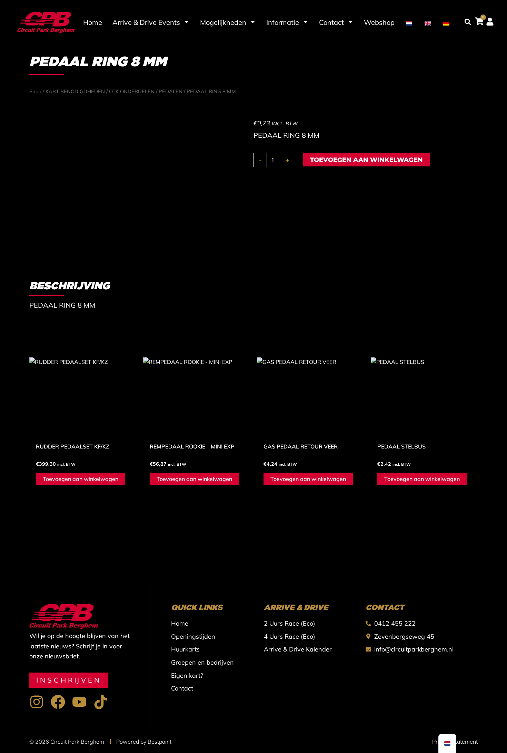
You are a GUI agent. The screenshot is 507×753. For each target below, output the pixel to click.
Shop (35, 91)
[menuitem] (409, 22)
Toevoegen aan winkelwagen (366, 160)
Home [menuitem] (92, 22)
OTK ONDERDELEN (132, 91)
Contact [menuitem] (331, 22)
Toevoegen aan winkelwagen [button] (80, 478)
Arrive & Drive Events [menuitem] (146, 22)
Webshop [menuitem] (379, 22)
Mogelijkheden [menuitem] (223, 22)
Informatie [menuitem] (282, 22)
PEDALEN (170, 91)
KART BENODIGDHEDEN (75, 91)
